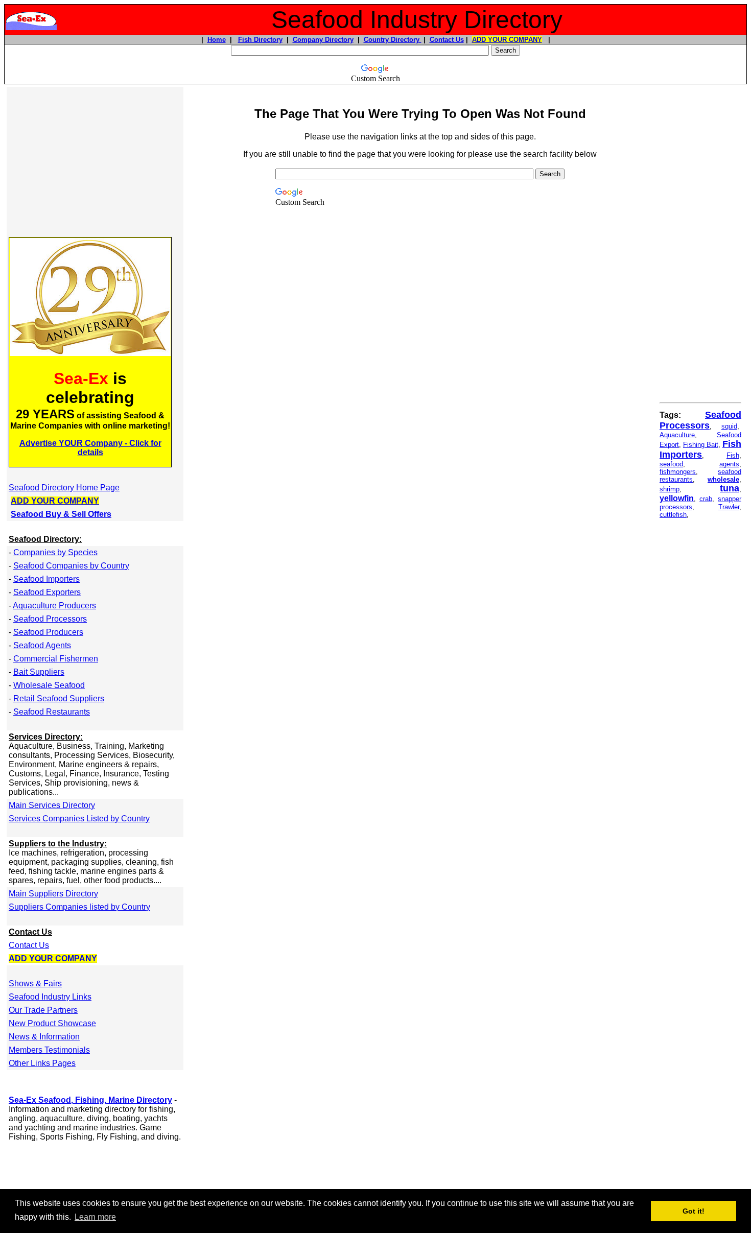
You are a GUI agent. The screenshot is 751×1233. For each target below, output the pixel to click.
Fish (732, 455)
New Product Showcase (52, 1023)
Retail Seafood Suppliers (58, 698)
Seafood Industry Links (50, 996)
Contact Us (447, 39)
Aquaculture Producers (54, 605)
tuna (729, 488)
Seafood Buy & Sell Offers (61, 514)
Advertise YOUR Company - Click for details (90, 448)
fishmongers (678, 472)
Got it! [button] (694, 1211)
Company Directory (323, 39)
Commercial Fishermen (55, 658)
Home (216, 39)
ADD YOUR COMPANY (507, 39)
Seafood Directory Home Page (64, 487)
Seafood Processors (50, 618)
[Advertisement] (95, 160)
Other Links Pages (42, 1063)
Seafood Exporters (47, 592)
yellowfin (677, 498)
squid (729, 426)
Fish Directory (260, 39)
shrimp (669, 489)
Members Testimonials (49, 1050)
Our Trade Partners (43, 1010)
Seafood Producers (48, 632)
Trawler (728, 507)
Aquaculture (677, 435)
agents (729, 464)
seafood (671, 464)
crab (705, 499)
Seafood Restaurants (51, 711)
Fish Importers (700, 449)
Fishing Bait (700, 444)
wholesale (723, 479)
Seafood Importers (46, 579)
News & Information (44, 1036)
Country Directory (392, 39)
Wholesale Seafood (49, 685)
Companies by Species (55, 552)
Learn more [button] (95, 1217)
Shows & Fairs (35, 983)
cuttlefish (673, 514)
